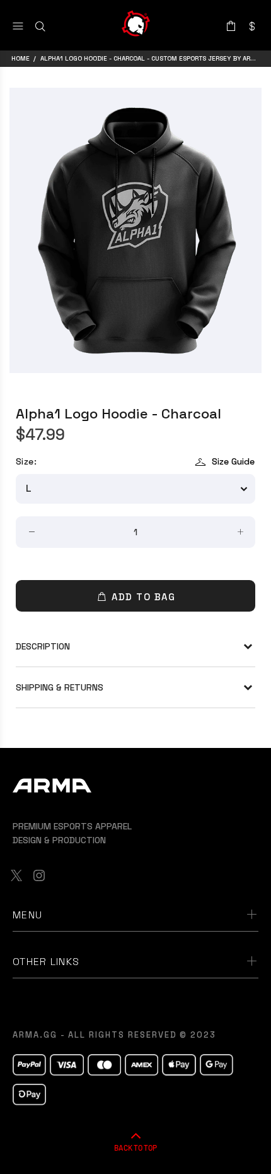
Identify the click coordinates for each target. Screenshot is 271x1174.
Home (20, 58)
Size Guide (233, 461)
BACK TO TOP (135, 1147)
